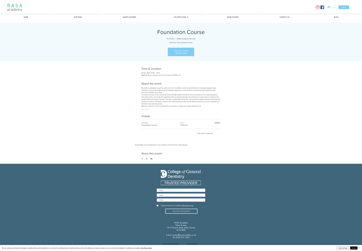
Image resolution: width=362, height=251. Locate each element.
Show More (145, 109)
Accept (354, 248)
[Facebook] (322, 7)
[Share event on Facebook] (142, 158)
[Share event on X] (147, 158)
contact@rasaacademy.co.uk (184, 235)
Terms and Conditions (170, 244)
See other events (181, 53)
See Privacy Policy (146, 248)
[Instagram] (317, 7)
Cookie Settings (342, 248)
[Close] (360, 247)
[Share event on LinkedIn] (151, 158)
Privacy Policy (192, 244)
